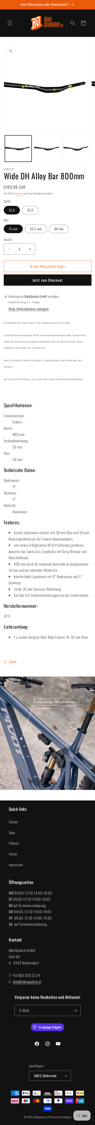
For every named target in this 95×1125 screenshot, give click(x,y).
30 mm (59, 228)
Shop (12, 832)
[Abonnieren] (75, 1010)
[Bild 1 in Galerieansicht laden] (18, 148)
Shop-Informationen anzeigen (28, 308)
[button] (9, 23)
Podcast (14, 843)
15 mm (13, 228)
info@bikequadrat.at (27, 981)
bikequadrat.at (41, 1117)
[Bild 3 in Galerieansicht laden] (76, 148)
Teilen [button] (13, 661)
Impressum (16, 864)
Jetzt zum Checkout (47, 280)
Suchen (13, 821)
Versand (19, 193)
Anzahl (8, 239)
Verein (13, 853)
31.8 (12, 210)
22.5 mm (36, 228)
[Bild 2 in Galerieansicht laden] (47, 148)
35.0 (30, 210)
